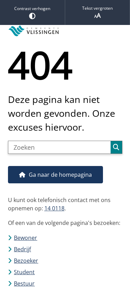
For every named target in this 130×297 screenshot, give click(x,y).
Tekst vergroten (97, 8)
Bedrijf (22, 249)
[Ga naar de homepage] (65, 31)
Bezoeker (26, 260)
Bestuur (24, 283)
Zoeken (116, 147)
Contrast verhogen (32, 8)
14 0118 (54, 208)
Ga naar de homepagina (60, 174)
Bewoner (25, 238)
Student (24, 272)
